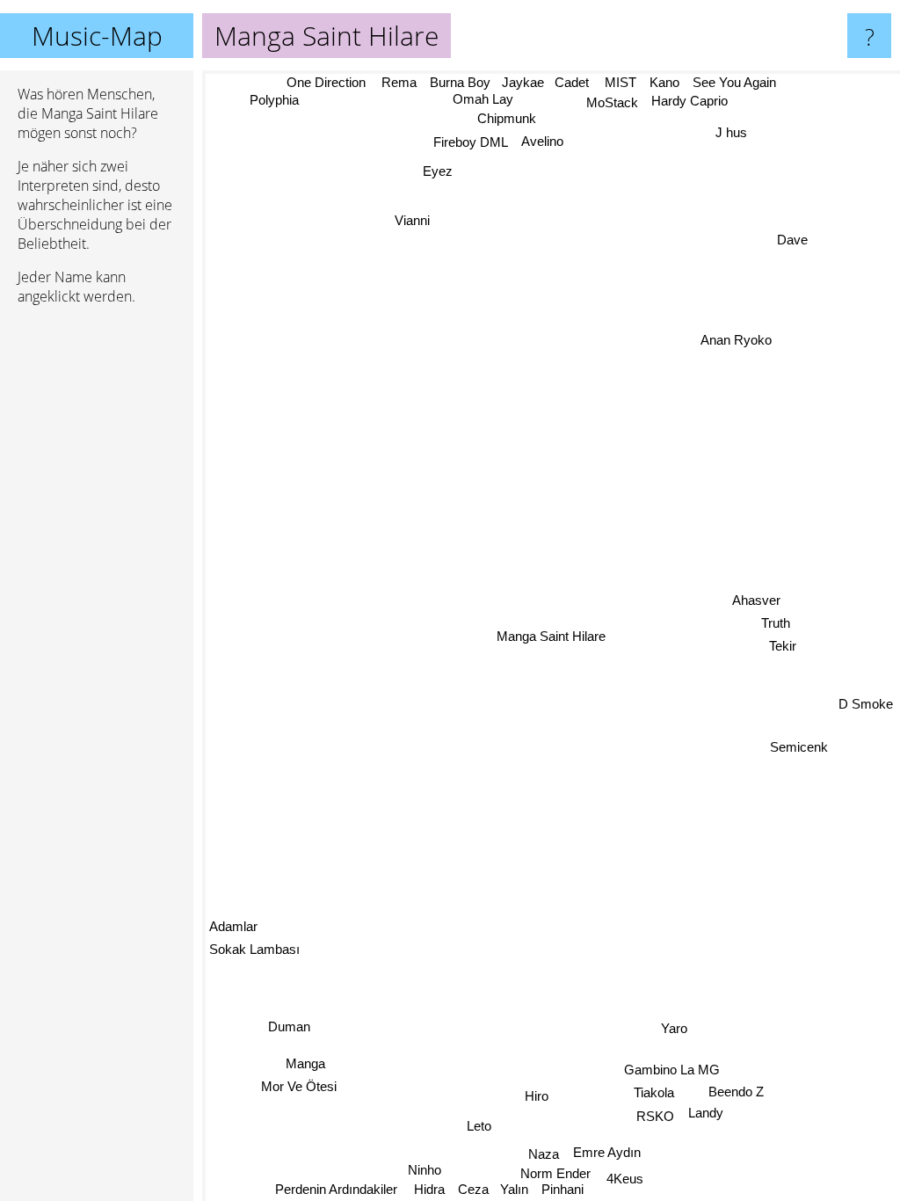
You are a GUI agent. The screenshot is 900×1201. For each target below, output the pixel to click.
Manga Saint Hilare (551, 636)
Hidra (427, 1189)
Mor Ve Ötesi (296, 1088)
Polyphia (275, 99)
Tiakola (655, 1091)
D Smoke (865, 681)
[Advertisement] (97, 588)
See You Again (735, 82)
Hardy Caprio (692, 101)
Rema (399, 82)
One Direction (324, 82)
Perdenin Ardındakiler (340, 1189)
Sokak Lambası (254, 954)
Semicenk (801, 753)
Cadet (572, 82)
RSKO (657, 1115)
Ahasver (753, 600)
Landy (706, 1112)
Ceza (471, 1189)
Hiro (538, 1094)
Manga (303, 1065)
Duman (287, 1029)
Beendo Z (736, 1090)
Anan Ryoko (731, 330)
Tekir (781, 646)
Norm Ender (554, 1173)
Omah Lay (482, 98)
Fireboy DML (470, 142)
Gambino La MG (674, 1068)
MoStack (615, 102)
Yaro (676, 1027)
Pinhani (560, 1189)
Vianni (413, 218)
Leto (479, 1124)
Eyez (439, 169)
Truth (775, 623)
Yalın (511, 1189)
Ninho (424, 1168)
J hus (733, 133)
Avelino (543, 141)
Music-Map (97, 36)
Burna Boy (460, 82)
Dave (793, 240)
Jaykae (522, 82)
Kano (665, 82)
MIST (621, 82)
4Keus (625, 1178)
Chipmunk (509, 118)
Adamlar (233, 931)
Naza (542, 1153)
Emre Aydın (606, 1152)
